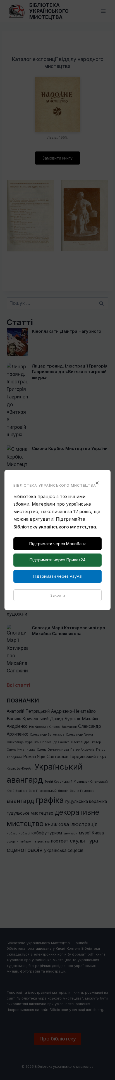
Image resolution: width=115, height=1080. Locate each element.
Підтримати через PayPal (57, 576)
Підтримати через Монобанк (57, 543)
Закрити (57, 595)
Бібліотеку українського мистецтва (54, 527)
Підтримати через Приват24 (57, 559)
